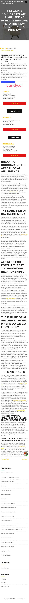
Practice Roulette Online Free (8, 490)
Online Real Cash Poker (7, 473)
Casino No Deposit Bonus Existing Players (11, 529)
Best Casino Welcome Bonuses (8, 507)
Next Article (25, 459)
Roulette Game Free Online (7, 481)
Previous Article (5, 459)
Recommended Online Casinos (8, 512)
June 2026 (3, 582)
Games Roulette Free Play (7, 516)
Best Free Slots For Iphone (7, 546)
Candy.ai (6, 91)
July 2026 (3, 579)
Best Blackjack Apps (6, 494)
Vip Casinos (4, 486)
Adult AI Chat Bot (21, 409)
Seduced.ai (7, 117)
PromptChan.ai (8, 143)
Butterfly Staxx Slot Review (7, 533)
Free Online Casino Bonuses (8, 503)
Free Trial (14, 103)
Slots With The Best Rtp (6, 520)
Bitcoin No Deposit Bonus (7, 542)
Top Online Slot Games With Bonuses (10, 477)
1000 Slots (3, 499)
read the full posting (11, 298)
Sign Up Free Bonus (6, 551)
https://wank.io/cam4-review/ (19, 400)
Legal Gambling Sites (6, 555)
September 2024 (5, 586)
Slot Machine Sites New (6, 538)
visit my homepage (13, 191)
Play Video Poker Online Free (8, 525)
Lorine (2, 48)
